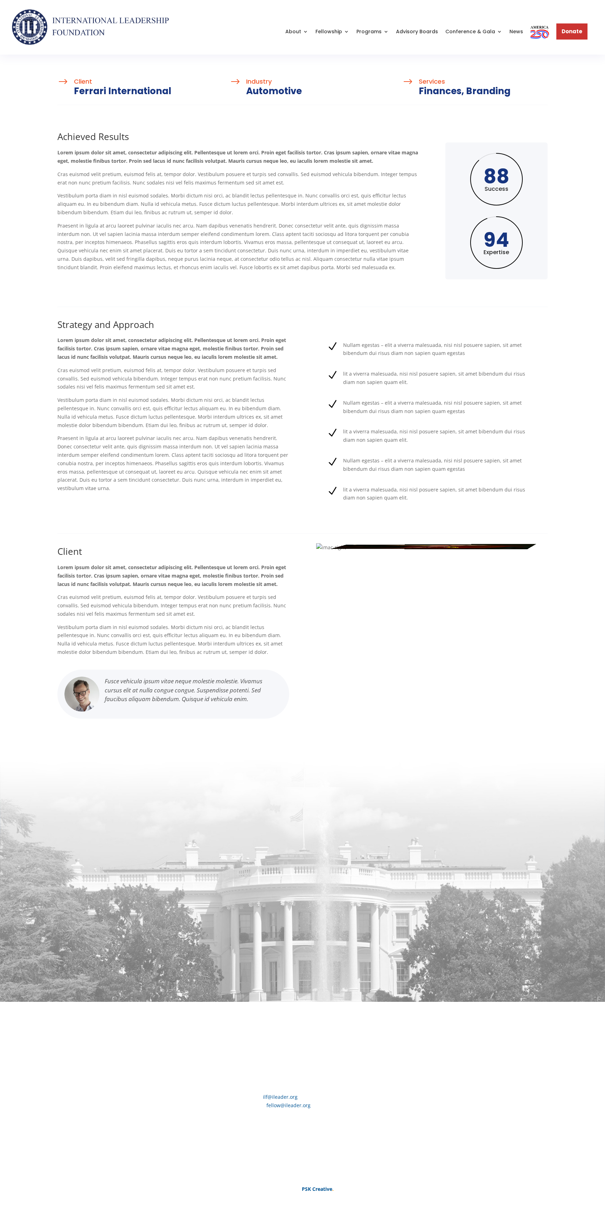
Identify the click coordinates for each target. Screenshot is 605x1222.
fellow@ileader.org (288, 1105)
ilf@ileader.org (280, 1097)
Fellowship (328, 31)
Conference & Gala (470, 31)
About (293, 31)
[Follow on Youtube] (316, 1035)
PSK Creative (316, 1189)
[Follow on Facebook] (274, 1035)
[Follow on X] (288, 1035)
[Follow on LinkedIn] (330, 1035)
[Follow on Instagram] (302, 1035)
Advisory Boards (417, 31)
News (516, 31)
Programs (369, 31)
